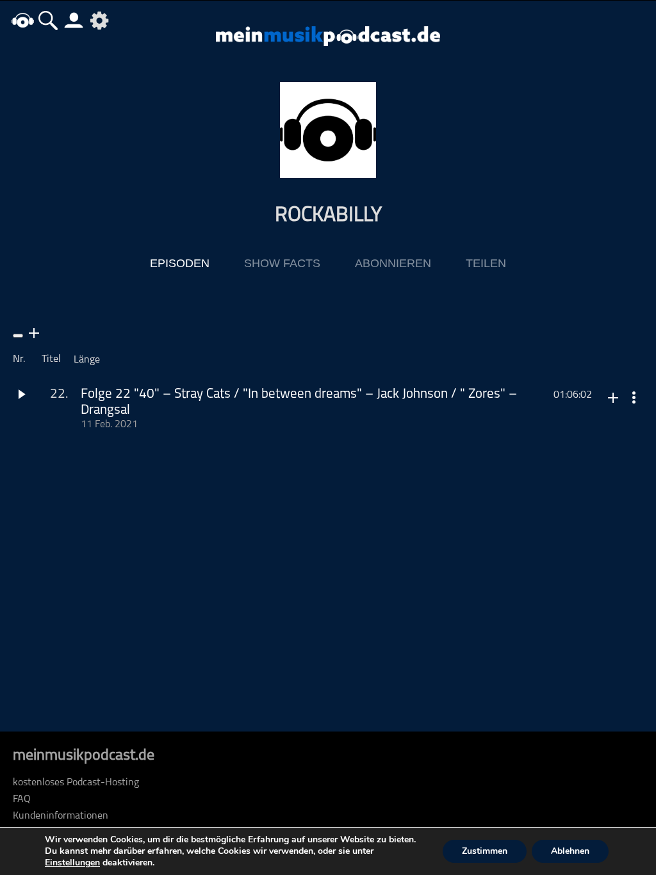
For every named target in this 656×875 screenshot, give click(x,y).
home (22, 20)
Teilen (486, 263)
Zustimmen (484, 851)
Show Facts (282, 263)
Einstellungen (72, 863)
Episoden (179, 263)
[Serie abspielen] (18, 336)
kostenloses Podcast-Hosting (76, 783)
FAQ (22, 799)
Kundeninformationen (60, 816)
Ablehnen (570, 851)
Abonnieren (393, 263)
